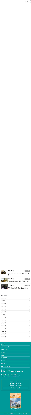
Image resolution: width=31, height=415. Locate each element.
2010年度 (27, 270)
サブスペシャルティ (5, 346)
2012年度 (4, 331)
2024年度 (4, 298)
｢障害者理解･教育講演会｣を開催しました (18, 281)
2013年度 (4, 328)
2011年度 (4, 333)
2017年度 (4, 317)
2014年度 (4, 325)
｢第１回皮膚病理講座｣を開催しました (18, 288)
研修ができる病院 (5, 349)
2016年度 (4, 320)
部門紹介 (3, 352)
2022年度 (4, 303)
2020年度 (4, 309)
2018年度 (4, 314)
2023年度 (4, 300)
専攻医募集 (3, 355)
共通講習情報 (4, 357)
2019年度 (4, 311)
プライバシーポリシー (6, 366)
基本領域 (3, 344)
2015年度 (4, 322)
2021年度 (4, 306)
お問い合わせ (4, 363)
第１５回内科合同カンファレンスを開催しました (18, 274)
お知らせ (3, 360)
